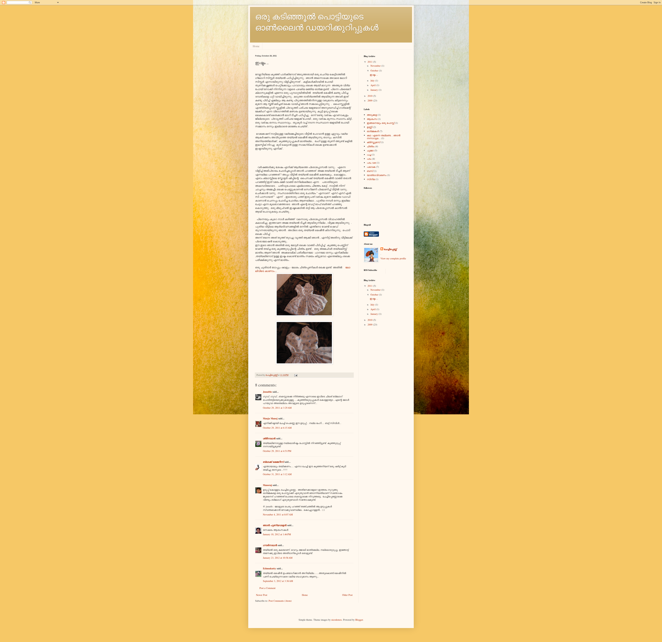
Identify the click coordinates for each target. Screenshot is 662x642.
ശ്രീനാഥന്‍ (269, 438)
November (375, 65)
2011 (370, 61)
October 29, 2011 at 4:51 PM (277, 451)
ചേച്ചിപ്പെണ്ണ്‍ (390, 249)
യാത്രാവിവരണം (376, 175)
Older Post (347, 595)
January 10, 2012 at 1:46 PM (277, 534)
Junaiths (267, 392)
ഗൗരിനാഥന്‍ (270, 545)
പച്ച (369, 154)
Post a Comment (267, 588)
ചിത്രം (370, 146)
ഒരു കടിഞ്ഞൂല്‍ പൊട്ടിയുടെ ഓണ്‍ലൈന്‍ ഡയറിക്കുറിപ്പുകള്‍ (316, 22)
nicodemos (336, 619)
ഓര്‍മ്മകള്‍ (373, 131)
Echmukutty (269, 568)
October (374, 70)
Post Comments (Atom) (280, 600)
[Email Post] (295, 375)
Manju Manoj (270, 418)
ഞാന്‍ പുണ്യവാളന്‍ (275, 525)
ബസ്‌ (370, 171)
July (372, 80)
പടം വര (371, 162)
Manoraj (267, 485)
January (374, 89)
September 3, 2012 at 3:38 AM (278, 581)
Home (256, 46)
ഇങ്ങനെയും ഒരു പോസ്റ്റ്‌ (380, 123)
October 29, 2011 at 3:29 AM (277, 407)
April (373, 85)
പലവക (371, 166)
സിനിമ (371, 179)
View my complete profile (393, 258)
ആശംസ (372, 119)
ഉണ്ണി (369, 127)
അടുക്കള (372, 114)
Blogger (359, 619)
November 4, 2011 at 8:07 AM (278, 514)
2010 (370, 95)
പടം (369, 158)
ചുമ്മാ (370, 150)
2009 (370, 100)
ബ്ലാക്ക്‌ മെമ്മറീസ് (273, 462)
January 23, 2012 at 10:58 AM (277, 557)
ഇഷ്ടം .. (374, 74)
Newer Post (261, 595)
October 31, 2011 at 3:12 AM (277, 474)
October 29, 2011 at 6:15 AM (277, 427)
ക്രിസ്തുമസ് (373, 142)
